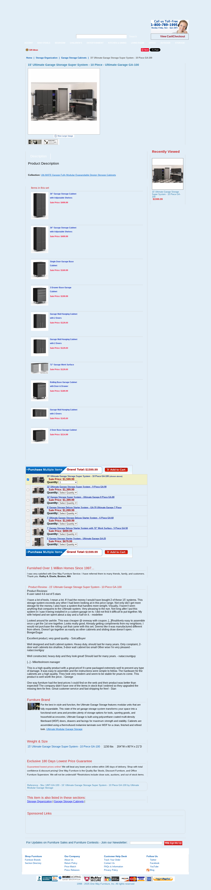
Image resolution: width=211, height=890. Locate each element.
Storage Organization (47, 58)
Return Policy (70, 863)
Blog (152, 870)
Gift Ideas (33, 50)
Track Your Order (112, 860)
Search (133, 36)
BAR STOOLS (43, 43)
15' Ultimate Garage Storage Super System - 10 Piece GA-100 (166, 194)
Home (29, 58)
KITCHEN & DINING (117, 43)
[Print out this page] (64, 51)
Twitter (153, 860)
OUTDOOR (165, 43)
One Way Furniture (46, 29)
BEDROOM (60, 43)
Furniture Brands (33, 860)
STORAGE (180, 43)
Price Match (70, 866)
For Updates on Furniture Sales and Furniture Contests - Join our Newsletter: (76, 842)
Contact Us (109, 863)
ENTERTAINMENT (95, 43)
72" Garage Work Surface (62, 365)
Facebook (154, 863)
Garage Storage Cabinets (74, 58)
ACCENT (28, 43)
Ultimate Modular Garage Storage (64, 729)
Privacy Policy (111, 870)
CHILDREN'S (76, 43)
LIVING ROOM (137, 43)
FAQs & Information (113, 866)
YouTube (154, 866)
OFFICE (152, 43)
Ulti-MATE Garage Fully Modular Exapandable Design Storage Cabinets (78, 175)
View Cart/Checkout (172, 36)
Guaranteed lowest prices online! (44, 766)
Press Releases (72, 870)
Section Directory (33, 863)
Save (146, 50)
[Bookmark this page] (48, 51)
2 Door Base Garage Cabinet (63, 430)
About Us (68, 860)
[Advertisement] (60, 7)
